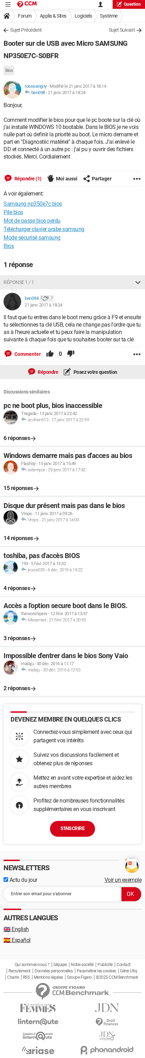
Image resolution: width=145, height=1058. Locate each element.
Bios (9, 70)
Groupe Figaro (79, 977)
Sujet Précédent (26, 30)
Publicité (105, 964)
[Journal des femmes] (38, 1008)
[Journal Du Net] (106, 1007)
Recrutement (19, 971)
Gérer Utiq (128, 971)
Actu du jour (22, 880)
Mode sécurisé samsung (32, 237)
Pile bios (13, 212)
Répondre (47, 372)
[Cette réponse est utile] (50, 354)
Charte (13, 977)
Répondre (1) (27, 178)
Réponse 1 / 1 (19, 282)
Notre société (82, 964)
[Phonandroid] (106, 1050)
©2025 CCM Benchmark (117, 977)
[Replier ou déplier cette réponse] (138, 282)
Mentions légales (48, 977)
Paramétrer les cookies (96, 971)
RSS (26, 977)
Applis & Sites (53, 16)
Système (109, 16)
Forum (25, 16)
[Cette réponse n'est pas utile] (70, 354)
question (132, 4)
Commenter (27, 354)
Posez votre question (94, 372)
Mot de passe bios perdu (32, 220)
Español (17, 940)
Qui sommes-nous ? (32, 964)
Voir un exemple (123, 880)
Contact (123, 964)
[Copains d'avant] (38, 1036)
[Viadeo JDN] (106, 1036)
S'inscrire (72, 828)
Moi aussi (66, 178)
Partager (102, 178)
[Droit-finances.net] (106, 1022)
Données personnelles (53, 971)
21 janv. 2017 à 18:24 (67, 92)
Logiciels (83, 16)
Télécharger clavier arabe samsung (44, 229)
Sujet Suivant (122, 30)
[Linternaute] (38, 1022)
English (16, 929)
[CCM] (27, 4)
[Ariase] (38, 1050)
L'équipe (60, 964)
